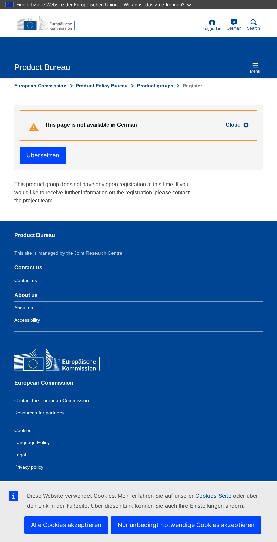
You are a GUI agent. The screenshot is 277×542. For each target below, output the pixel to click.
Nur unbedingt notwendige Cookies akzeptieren (186, 524)
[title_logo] (47, 23)
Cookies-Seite (213, 495)
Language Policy (32, 442)
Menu (255, 71)
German (234, 25)
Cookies (22, 430)
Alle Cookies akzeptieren (66, 524)
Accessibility (27, 320)
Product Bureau (34, 235)
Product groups (155, 85)
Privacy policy (28, 467)
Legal (20, 454)
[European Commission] (63, 361)
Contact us (25, 280)
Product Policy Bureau (102, 85)
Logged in (212, 28)
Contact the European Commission (51, 400)
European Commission (40, 85)
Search (253, 28)
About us (23, 307)
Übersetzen (42, 155)
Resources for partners (39, 412)
